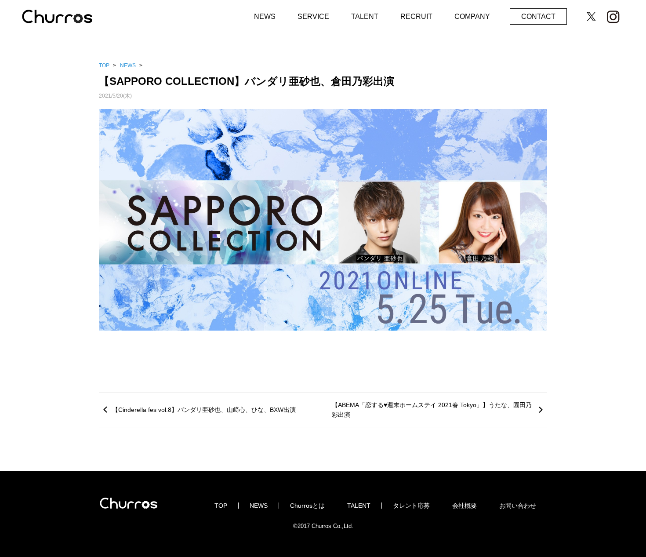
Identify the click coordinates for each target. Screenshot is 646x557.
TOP (104, 65)
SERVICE (313, 16)
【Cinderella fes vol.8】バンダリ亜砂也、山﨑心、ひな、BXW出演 (204, 409)
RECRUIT (416, 16)
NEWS (265, 16)
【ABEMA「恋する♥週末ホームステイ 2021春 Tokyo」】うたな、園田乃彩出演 (432, 409)
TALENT (364, 16)
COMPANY (472, 16)
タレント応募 (411, 505)
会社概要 (464, 505)
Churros (66, 18)
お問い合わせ (517, 505)
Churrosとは (307, 505)
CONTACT (538, 16)
